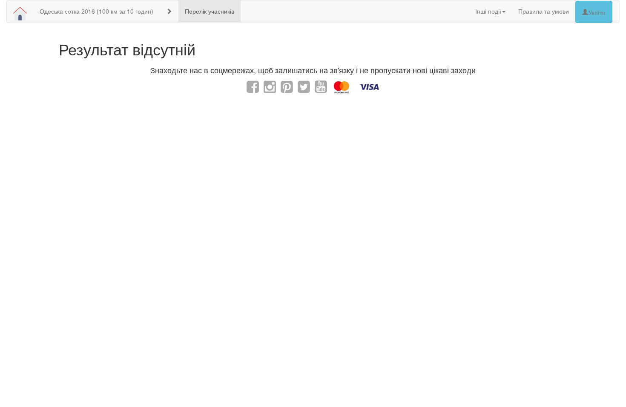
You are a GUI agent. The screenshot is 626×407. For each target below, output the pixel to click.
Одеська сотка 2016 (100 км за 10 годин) (96, 11)
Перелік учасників (209, 11)
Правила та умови (543, 11)
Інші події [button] (488, 11)
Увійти (597, 12)
